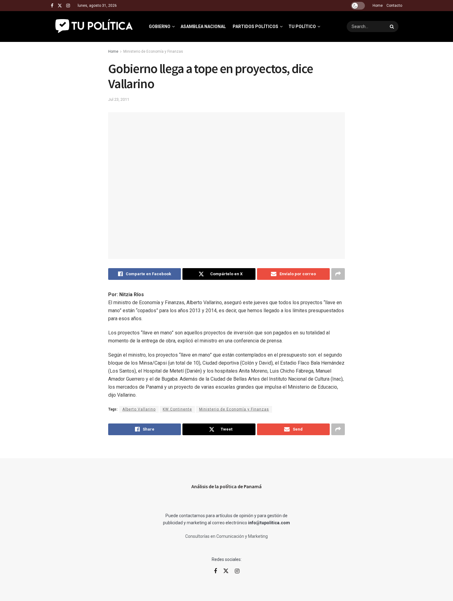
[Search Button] (392, 26)
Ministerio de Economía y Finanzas (153, 51)
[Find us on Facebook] (52, 5)
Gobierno (159, 26)
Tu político (302, 26)
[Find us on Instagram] (68, 5)
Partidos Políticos (255, 26)
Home (378, 5)
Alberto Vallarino (139, 409)
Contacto (394, 5)
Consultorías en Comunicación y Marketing (226, 536)
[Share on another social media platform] (338, 274)
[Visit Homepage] (94, 26)
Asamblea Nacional (203, 26)
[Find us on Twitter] (60, 5)
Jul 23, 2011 (118, 99)
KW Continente (177, 409)
